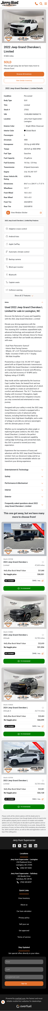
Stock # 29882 (8, 632)
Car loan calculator (24, 911)
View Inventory (24, 898)
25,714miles (40, 711)
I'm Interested (25, 588)
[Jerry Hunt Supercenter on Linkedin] (34, 845)
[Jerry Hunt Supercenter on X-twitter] (18, 845)
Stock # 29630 (8, 705)
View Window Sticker (19, 213)
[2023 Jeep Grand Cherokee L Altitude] (24, 612)
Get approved (24, 931)
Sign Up (24, 983)
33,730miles (40, 784)
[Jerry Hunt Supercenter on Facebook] (13, 845)
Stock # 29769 (8, 777)
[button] (36, 3)
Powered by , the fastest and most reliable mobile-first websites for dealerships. (24, 999)
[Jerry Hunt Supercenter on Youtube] (24, 845)
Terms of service (24, 937)
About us (24, 905)
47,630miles (40, 565)
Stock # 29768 (8, 559)
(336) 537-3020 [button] (26, 868)
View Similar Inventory (24, 80)
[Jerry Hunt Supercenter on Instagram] (29, 845)
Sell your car (24, 924)
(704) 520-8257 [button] (26, 882)
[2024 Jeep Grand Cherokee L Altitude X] (24, 685)
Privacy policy (24, 918)
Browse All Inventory (24, 74)
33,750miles (40, 638)
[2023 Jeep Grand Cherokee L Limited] (24, 539)
